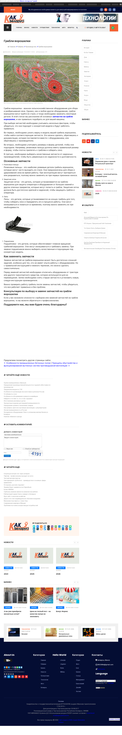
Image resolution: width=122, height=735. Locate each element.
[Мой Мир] (59, 526)
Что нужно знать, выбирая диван (94, 228)
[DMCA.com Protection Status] (100, 688)
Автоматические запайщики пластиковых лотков (100, 248)
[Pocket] (56, 529)
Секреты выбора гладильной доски (95, 237)
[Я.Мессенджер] (34, 526)
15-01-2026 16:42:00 (20, 607)
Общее (86, 109)
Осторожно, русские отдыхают (14, 485)
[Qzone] (59, 529)
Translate (111, 683)
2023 (6, 574)
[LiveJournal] (38, 529)
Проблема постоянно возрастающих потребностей (21, 505)
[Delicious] (45, 529)
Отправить (7, 455)
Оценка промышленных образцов (15, 383)
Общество (87, 105)
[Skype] (63, 526)
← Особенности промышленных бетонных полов (27, 363)
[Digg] (48, 529)
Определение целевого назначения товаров (18, 405)
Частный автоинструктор (12, 478)
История (86, 48)
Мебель (86, 67)
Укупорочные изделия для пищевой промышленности (22, 403)
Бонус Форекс (62, 611)
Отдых (78, 660)
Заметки (86, 71)
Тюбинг (61, 722)
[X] (48, 526)
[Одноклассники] (41, 526)
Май (85, 212)
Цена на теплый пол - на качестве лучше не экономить (40, 614)
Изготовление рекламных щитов (14, 401)
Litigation (63, 664)
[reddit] (52, 529)
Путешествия (44, 27)
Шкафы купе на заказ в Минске (104, 184)
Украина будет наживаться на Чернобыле (17, 487)
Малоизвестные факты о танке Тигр (16, 501)
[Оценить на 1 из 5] (5, 674)
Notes (62, 668)
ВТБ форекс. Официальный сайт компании (97, 223)
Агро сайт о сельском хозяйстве (14, 496)
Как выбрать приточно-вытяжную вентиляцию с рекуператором (25, 408)
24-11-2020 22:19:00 (108, 159)
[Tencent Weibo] (34, 531)
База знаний (80, 683)
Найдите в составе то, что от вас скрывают (18, 398)
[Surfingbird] (70, 529)
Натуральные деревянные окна (65, 635)
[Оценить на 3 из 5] (9, 674)
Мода (85, 100)
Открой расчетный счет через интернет (17, 474)
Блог (77, 668)
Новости (35, 27)
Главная (12, 47)
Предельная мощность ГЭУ (13, 389)
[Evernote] (70, 526)
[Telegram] (45, 526)
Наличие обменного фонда (13, 416)
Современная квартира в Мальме (15, 503)
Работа (86, 62)
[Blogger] (41, 529)
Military (62, 672)
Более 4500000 (9, 489)
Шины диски (101, 634)
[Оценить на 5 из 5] (13, 674)
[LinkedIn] (34, 529)
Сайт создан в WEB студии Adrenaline (72, 720)
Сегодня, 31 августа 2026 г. (96, 27)
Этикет (86, 81)
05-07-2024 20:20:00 (110, 191)
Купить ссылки (114, 719)
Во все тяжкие (88, 52)
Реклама (61, 701)
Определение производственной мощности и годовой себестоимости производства (27, 386)
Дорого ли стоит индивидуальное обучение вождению (22, 498)
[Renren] (63, 529)
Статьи (78, 676)
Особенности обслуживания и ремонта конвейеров (21, 396)
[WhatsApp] (56, 526)
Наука (86, 90)
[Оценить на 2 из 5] (7, 674)
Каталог (25, 634)
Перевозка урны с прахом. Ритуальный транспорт (105, 162)
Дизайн (78, 687)
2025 (32, 574)
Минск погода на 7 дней (28, 1)
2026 (58, 574)
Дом (85, 57)
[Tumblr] (66, 526)
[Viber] (52, 526)
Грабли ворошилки (45, 47)
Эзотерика (87, 76)
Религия (86, 86)
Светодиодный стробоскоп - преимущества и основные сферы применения (25, 481)
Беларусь (71, 27)
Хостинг (78, 691)
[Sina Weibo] (66, 529)
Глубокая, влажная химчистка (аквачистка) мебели (21, 492)
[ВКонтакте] (38, 526)
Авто (63, 27)
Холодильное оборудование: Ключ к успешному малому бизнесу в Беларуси (26, 413)
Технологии (55, 27)
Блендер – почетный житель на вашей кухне (106, 175)
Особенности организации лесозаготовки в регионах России (24, 392)
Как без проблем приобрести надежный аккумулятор (97, 243)
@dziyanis (101, 669)
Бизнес (26, 27)
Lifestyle (62, 660)
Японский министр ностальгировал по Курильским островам (96, 218)
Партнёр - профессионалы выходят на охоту (18, 476)
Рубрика (19, 27)
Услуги (86, 95)
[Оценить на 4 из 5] (11, 674)
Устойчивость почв (10, 394)
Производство (31, 47)
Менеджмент (80, 679)
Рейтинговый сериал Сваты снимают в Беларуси (20, 494)
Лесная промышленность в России (15, 410)
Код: (5, 452)
